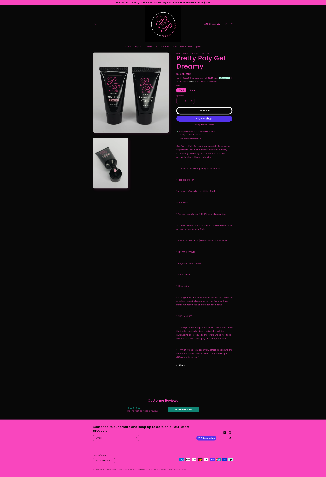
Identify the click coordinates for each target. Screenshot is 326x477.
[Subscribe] (136, 438)
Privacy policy (166, 469)
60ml (192, 90)
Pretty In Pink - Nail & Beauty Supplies (115, 470)
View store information (190, 138)
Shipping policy (180, 469)
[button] (96, 24)
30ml (181, 90)
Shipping (192, 81)
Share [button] (182, 365)
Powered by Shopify (137, 470)
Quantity (180, 96)
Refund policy (153, 469)
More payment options (204, 125)
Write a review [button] (183, 409)
